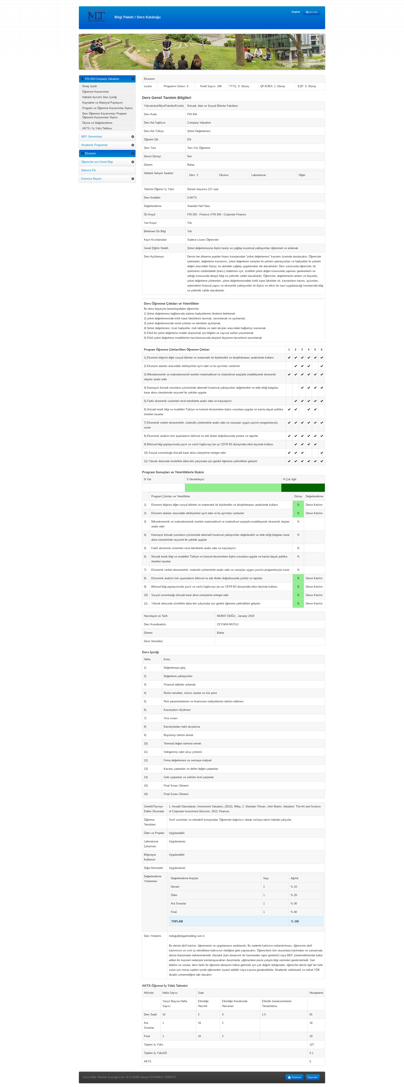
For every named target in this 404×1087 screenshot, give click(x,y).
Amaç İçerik (89, 86)
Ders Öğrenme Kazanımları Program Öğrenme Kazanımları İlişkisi (104, 115)
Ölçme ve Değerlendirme (97, 122)
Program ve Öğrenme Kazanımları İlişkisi (107, 108)
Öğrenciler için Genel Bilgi (97, 161)
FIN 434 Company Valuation (101, 78)
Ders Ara (313, 12)
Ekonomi (90, 153)
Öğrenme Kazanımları (95, 91)
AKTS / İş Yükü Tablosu (97, 128)
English (296, 12)
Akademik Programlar (94, 145)
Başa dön (313, 1077)
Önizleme (296, 1077)
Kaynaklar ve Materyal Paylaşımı (102, 102)
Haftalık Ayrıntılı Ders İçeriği (99, 97)
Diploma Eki (88, 170)
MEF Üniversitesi (91, 136)
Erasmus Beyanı (91, 178)
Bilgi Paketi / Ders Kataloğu (137, 17)
